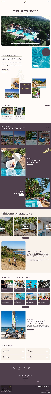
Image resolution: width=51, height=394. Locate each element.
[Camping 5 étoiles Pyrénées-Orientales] (35, 368)
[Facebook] (49, 390)
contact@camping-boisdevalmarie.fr (5, 70)
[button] (3, 1)
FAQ (38, 381)
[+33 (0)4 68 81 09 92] (47, 1)
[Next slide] (49, 128)
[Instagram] (47, 390)
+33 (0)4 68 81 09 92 (5, 69)
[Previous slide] (47, 128)
